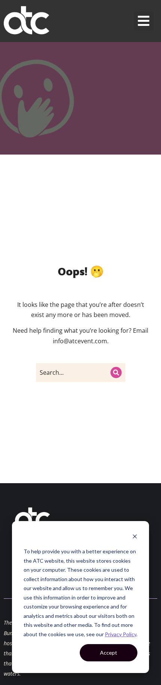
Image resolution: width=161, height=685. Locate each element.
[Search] (116, 372)
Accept (108, 652)
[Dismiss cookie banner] (134, 537)
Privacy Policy (120, 634)
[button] (144, 21)
